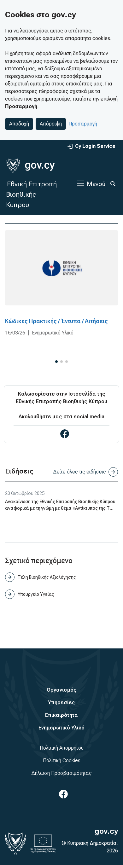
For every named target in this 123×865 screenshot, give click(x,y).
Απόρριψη (51, 124)
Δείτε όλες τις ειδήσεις (79, 472)
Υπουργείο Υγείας (36, 594)
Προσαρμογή (82, 124)
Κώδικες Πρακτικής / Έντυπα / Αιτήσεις (56, 321)
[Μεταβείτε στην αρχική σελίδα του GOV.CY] (30, 166)
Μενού (96, 184)
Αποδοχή (19, 124)
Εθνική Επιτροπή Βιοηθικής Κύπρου (31, 194)
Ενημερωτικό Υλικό (61, 728)
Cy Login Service (95, 146)
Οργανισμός (62, 690)
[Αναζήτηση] (112, 183)
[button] (56, 361)
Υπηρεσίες (61, 702)
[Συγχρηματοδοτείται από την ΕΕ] (43, 844)
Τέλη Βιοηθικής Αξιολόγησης (47, 577)
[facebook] (64, 433)
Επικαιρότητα (61, 715)
